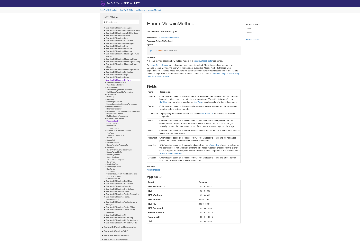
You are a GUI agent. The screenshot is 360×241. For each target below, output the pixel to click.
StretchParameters (113, 176)
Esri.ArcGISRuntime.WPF (116, 231)
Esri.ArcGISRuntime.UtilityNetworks (121, 222)
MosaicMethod (154, 10)
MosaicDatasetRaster (115, 118)
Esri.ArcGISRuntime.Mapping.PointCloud (121, 65)
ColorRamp (111, 94)
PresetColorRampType (115, 135)
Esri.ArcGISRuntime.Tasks (117, 191)
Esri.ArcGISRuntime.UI (116, 215)
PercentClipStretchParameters (118, 130)
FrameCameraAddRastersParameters (121, 104)
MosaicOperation (113, 123)
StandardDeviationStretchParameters (121, 174)
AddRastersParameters (116, 82)
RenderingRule (112, 164)
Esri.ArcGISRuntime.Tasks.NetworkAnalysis (121, 203)
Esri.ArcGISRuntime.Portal (117, 77)
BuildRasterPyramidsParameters (119, 92)
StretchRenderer (113, 178)
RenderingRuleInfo (113, 166)
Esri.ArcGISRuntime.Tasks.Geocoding (122, 194)
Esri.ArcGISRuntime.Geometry (119, 40)
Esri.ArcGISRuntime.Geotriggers (120, 43)
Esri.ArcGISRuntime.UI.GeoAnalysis (122, 220)
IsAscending (214, 144)
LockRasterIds (206, 113)
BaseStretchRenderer (115, 85)
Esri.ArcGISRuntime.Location (119, 48)
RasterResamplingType (115, 159)
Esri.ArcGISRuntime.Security (118, 186)
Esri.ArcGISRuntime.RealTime (119, 181)
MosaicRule (111, 126)
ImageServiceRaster (114, 113)
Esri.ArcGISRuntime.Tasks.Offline (120, 207)
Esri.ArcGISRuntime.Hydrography (120, 227)
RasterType (110, 162)
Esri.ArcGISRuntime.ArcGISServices (122, 33)
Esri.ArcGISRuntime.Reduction (119, 183)
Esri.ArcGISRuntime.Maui (116, 239)
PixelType (110, 133)
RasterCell (110, 140)
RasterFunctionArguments (117, 145)
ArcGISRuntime (167, 37)
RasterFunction (112, 142)
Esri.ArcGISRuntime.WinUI (116, 235)
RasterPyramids (113, 154)
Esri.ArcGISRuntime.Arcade (118, 35)
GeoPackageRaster (114, 106)
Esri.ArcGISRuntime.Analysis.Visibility (123, 30)
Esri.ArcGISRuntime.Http (117, 46)
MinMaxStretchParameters (117, 116)
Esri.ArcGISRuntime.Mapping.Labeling (123, 61)
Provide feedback (253, 39)
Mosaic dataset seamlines (171, 153)
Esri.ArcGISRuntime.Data (117, 38)
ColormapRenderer (114, 101)
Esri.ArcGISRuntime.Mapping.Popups (122, 69)
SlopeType (110, 171)
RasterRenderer (112, 157)
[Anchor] (145, 86)
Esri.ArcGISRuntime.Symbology (120, 189)
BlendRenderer (112, 87)
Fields (249, 28)
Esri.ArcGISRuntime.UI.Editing (119, 217)
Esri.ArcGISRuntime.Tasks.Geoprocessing (118, 198)
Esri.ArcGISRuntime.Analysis (119, 28)
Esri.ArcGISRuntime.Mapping (119, 51)
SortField (163, 101)
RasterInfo (110, 147)
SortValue (198, 101)
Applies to (250, 32)
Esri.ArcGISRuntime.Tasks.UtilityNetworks (120, 211)
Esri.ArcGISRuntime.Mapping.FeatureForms (122, 55)
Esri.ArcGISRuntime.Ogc (117, 74)
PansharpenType (113, 128)
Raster (109, 138)
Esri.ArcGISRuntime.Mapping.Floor (121, 59)
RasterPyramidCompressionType (119, 150)
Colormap (110, 99)
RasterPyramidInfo (114, 152)
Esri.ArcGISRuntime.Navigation (119, 72)
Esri (159, 37)
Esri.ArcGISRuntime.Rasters (132, 10)
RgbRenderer (111, 169)
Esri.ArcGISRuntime (109, 10)
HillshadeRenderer (114, 109)
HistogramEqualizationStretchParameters (123, 111)
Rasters (176, 37)
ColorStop (110, 97)
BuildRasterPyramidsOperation (119, 89)
